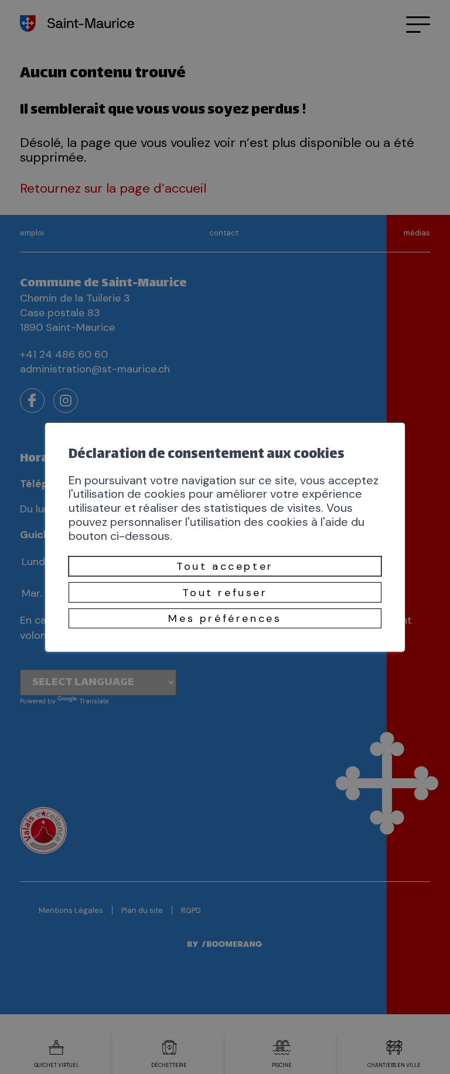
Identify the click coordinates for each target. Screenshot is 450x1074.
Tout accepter (225, 566)
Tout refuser (224, 592)
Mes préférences (224, 618)
